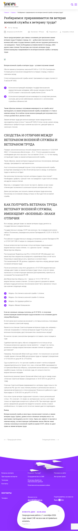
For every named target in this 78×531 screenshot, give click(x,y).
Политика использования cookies (39, 485)
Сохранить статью (68, 32)
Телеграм (5, 480)
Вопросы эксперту (8, 473)
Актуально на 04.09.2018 (14, 32)
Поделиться (53, 32)
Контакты (5, 484)
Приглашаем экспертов (9, 476)
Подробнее (25, 524)
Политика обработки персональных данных (35, 480)
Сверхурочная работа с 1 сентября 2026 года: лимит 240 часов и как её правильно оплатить (39, 518)
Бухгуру (15, 27)
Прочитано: (37, 32)
